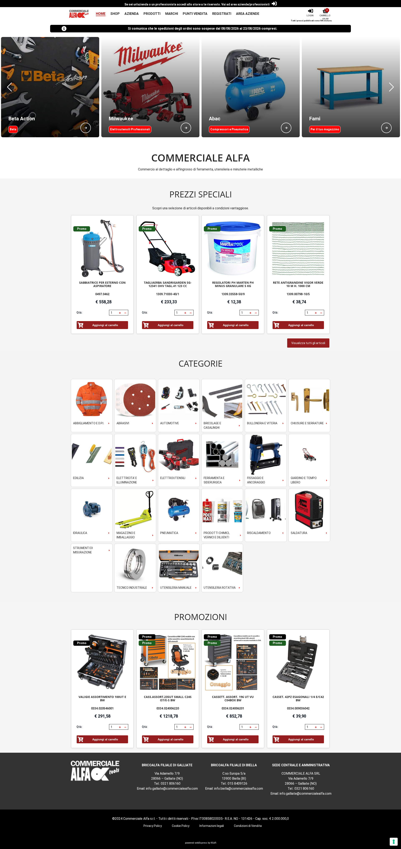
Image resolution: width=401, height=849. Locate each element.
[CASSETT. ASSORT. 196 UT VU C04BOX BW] (233, 662)
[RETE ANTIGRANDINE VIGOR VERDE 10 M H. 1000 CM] (298, 248)
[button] (9, 87)
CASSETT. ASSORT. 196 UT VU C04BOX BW (233, 698)
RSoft (213, 842)
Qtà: (79, 312)
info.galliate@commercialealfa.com (172, 789)
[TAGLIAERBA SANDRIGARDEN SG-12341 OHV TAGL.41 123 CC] (168, 248)
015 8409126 (237, 783)
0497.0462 (102, 294)
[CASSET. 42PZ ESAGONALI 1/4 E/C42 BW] (298, 662)
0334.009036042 (298, 708)
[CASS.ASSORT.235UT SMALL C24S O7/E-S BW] (168, 662)
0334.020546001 (102, 708)
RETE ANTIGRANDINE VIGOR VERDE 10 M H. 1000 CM (298, 284)
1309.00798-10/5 (298, 294)
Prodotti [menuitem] (151, 14)
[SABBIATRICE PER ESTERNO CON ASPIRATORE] (102, 248)
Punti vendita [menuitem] (195, 14)
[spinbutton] (113, 312)
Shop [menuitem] (115, 14)
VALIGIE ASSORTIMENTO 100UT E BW (102, 698)
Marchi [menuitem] (171, 14)
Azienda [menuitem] (131, 14)
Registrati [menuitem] (221, 14)
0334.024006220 (167, 708)
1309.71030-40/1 (167, 294)
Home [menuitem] (100, 14)
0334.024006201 (233, 708)
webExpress (201, 842)
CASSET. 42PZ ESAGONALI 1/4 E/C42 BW (298, 698)
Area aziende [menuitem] (247, 14)
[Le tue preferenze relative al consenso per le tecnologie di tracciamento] (394, 842)
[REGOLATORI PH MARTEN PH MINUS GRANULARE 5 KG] (233, 248)
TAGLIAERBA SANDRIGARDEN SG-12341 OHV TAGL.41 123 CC (168, 284)
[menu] (175, 14)
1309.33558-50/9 (233, 294)
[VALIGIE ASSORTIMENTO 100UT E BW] (102, 662)
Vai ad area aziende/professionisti (245, 4)
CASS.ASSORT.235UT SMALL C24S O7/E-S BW (168, 698)
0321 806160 (170, 783)
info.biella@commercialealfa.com (238, 789)
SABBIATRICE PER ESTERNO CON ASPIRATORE (102, 284)
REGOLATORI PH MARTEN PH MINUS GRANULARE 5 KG (233, 284)
